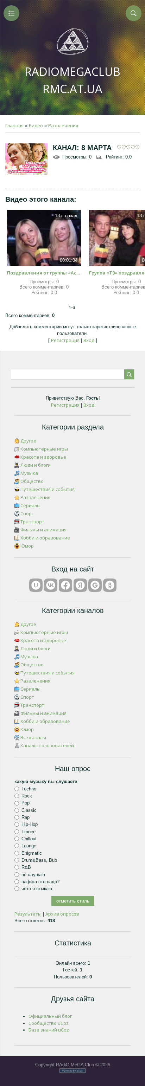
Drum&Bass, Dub (39, 860)
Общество (32, 481)
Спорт (27, 513)
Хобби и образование (45, 538)
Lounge (28, 845)
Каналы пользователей (47, 745)
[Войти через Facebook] (65, 585)
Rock (26, 796)
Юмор (27, 546)
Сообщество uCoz (49, 1023)
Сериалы (30, 505)
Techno (28, 788)
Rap (25, 817)
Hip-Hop (29, 824)
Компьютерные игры (44, 449)
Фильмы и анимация (43, 529)
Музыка (29, 473)
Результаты (28, 914)
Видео (36, 125)
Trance (28, 831)
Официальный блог (50, 1016)
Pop (25, 803)
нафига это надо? (40, 881)
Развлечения (63, 125)
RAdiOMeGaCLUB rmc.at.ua (72, 80)
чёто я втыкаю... (38, 888)
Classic (29, 810)
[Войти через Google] (95, 585)
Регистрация (65, 340)
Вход (88, 340)
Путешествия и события (47, 489)
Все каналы (33, 737)
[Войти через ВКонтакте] (50, 585)
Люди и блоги (35, 465)
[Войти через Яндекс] (80, 585)
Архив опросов (62, 914)
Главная (14, 125)
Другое (28, 441)
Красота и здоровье (43, 457)
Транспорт (32, 521)
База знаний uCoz (49, 1030)
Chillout (29, 838)
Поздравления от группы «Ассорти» (44, 273)
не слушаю (33, 874)
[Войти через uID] (36, 585)
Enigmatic (31, 852)
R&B (26, 867)
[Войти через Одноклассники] (109, 585)
